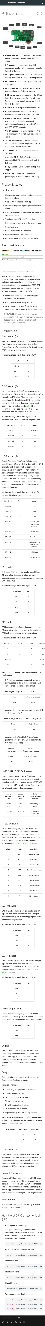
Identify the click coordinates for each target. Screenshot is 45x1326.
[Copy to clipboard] (40, 1244)
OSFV (29, 406)
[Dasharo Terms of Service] (24, 1322)
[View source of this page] (38, 13)
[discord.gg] (20, 1322)
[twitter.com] (11, 1322)
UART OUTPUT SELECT (21, 843)
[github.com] (3, 1322)
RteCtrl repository (35, 309)
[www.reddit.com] (16, 1322)
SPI (16, 323)
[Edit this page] (41, 13)
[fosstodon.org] (7, 1322)
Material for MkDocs (15, 1318)
